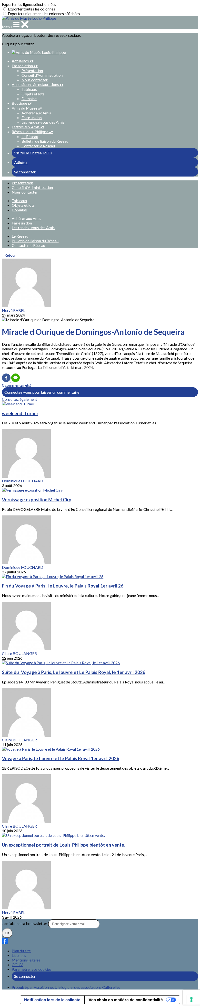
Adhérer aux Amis (36, 113)
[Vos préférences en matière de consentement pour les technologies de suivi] (191, 999)
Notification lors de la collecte (52, 999)
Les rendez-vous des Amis (42, 122)
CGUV (17, 964)
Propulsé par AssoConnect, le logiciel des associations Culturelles (66, 987)
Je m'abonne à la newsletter (25, 923)
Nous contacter (34, 79)
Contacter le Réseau (38, 145)
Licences (19, 955)
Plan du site (21, 950)
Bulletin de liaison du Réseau (44, 141)
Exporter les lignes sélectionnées (29, 4)
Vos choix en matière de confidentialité (126, 999)
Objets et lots (32, 94)
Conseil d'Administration (42, 75)
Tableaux (29, 89)
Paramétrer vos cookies (31, 969)
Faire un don (31, 117)
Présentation (32, 70)
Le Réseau (29, 136)
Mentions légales (26, 960)
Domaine (29, 98)
